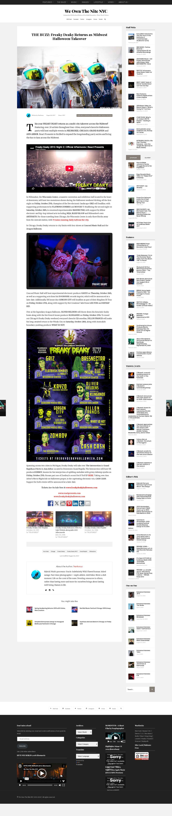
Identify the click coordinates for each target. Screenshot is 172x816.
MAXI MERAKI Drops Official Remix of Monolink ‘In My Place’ (144, 245)
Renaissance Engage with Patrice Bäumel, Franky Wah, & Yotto (144, 496)
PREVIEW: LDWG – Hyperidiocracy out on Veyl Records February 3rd (144, 549)
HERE (90, 475)
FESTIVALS (87, 115)
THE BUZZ (61, 2)
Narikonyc (41, 115)
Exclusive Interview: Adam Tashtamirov (144, 628)
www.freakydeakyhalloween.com (69, 496)
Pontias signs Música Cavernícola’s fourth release (144, 354)
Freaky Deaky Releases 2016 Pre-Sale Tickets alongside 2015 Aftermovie (69, 530)
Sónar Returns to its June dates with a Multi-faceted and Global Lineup (144, 537)
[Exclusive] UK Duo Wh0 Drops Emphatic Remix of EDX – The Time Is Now (144, 269)
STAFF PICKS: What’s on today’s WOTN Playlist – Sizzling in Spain (144, 119)
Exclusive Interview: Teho (143, 651)
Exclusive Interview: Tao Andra (143, 604)
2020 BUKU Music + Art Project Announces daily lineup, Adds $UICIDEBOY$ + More (144, 61)
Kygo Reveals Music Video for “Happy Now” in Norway (144, 176)
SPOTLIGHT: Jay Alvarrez (142, 187)
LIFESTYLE (98, 2)
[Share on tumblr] (81, 503)
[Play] (20, 785)
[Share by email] (88, 503)
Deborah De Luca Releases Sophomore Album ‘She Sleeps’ (144, 485)
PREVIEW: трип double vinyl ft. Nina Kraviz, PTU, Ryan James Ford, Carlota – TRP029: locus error (144, 573)
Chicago (53, 551)
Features (130, 237)
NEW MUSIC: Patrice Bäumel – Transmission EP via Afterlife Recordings (144, 49)
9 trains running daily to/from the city (71, 220)
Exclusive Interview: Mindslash (143, 616)
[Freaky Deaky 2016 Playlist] (98, 519)
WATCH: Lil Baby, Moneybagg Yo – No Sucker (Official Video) (145, 303)
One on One (131, 585)
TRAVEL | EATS (133, 366)
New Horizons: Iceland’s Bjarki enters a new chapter (144, 95)
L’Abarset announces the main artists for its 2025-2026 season (144, 397)
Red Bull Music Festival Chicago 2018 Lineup (95, 608)
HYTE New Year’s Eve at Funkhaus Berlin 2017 (144, 224)
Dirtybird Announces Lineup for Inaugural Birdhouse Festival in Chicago (49, 623)
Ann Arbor (46, 551)
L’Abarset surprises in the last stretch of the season (144, 464)
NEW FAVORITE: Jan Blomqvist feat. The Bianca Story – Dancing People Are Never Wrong (144, 212)
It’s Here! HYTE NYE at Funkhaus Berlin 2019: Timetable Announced (144, 560)
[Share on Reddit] (63, 503)
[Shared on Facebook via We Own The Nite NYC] (50, 503)
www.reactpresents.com (69, 493)
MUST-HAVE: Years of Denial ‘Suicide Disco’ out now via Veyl (144, 84)
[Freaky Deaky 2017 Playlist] (39, 519)
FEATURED (47, 2)
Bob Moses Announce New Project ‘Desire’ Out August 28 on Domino (144, 281)
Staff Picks (131, 27)
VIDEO (111, 2)
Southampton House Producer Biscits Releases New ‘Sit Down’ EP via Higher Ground (144, 328)
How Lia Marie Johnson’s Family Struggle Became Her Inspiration (144, 165)
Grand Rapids (83, 551)
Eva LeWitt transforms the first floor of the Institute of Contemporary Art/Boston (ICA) (145, 37)
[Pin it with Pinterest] (69, 503)
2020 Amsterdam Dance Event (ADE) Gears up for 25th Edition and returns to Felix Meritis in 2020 (144, 510)
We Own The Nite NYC (86, 11)
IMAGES (85, 2)
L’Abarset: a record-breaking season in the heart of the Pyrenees (144, 375)
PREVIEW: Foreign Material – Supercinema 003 (143, 315)
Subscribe (22, 746)
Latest (148, 158)
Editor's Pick (132, 477)
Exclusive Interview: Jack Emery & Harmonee (143, 663)
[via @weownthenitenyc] (57, 503)
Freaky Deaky (61, 551)
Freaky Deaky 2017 (72, 551)
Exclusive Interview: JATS (143, 593)
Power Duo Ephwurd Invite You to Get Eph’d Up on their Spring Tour (144, 200)
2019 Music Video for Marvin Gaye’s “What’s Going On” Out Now (145, 107)
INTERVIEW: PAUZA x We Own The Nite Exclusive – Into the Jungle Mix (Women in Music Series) (145, 144)
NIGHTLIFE (94, 115)
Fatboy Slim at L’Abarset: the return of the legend (144, 441)
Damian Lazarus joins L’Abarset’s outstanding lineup (144, 386)
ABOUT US (123, 2)
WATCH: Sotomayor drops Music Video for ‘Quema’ (144, 72)
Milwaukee (93, 551)
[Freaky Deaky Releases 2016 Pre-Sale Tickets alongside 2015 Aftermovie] (69, 519)
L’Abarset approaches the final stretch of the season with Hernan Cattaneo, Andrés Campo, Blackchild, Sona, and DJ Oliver (140, 428)
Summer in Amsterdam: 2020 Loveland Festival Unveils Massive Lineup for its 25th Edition (139, 524)
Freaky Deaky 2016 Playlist (95, 528)
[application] (42, 773)
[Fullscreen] (63, 785)
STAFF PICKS (101, 115)
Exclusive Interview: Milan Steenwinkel (143, 639)
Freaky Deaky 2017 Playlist (37, 528)
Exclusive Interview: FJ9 (143, 674)
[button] (64, 280)
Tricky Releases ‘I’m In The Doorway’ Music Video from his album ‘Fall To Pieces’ (144, 257)
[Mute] (60, 785)
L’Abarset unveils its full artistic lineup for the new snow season (144, 452)
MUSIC (74, 2)
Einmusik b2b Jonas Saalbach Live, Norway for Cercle (144, 130)
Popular (134, 158)
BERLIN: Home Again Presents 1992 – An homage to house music (143, 292)
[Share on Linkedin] (75, 503)
